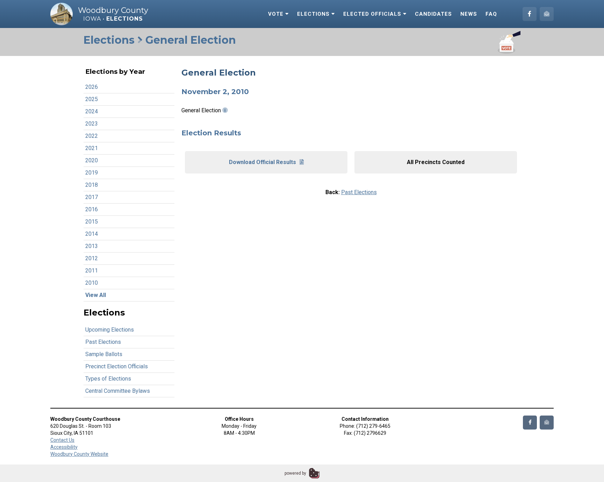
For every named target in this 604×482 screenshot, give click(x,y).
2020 (91, 160)
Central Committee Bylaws (117, 391)
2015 (91, 221)
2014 (91, 234)
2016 (91, 209)
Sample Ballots (103, 354)
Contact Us (62, 440)
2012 (91, 258)
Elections (314, 14)
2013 (91, 246)
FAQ (491, 14)
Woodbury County (113, 10)
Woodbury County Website (79, 454)
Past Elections (103, 342)
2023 (91, 123)
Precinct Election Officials (116, 366)
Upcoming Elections (109, 329)
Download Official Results (262, 162)
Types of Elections (108, 378)
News (468, 14)
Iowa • (113, 18)
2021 (91, 148)
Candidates (433, 14)
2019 (91, 172)
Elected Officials (373, 14)
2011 (91, 270)
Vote (276, 14)
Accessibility (64, 447)
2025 (91, 99)
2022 (91, 136)
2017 (91, 197)
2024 (91, 111)
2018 (91, 185)
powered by (295, 473)
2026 (91, 87)
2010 (91, 282)
